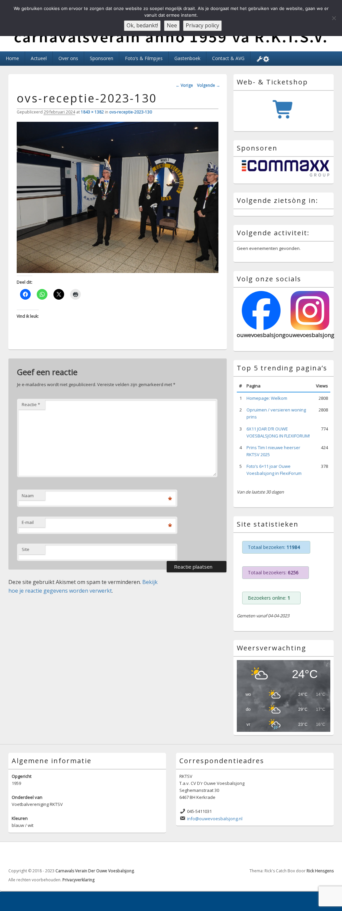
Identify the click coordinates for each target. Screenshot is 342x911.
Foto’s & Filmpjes (144, 58)
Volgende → (208, 85)
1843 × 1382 (92, 112)
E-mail (28, 522)
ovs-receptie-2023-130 (130, 112)
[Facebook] (313, 854)
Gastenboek (187, 58)
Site (25, 549)
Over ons (68, 58)
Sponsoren (101, 58)
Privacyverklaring (78, 880)
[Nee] (333, 18)
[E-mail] (328, 854)
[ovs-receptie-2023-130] (117, 271)
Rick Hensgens (320, 871)
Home (12, 58)
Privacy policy (202, 25)
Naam (28, 496)
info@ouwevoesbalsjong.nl (214, 819)
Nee (172, 25)
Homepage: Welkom (266, 398)
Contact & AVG (228, 58)
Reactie (31, 404)
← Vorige (184, 85)
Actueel (39, 58)
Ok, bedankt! (142, 25)
